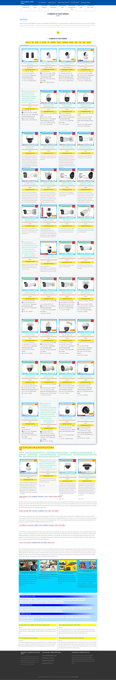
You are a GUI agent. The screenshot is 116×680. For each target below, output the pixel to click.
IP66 (32, 42)
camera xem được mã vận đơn (71, 599)
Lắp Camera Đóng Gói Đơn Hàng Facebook (71, 638)
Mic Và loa (28, 42)
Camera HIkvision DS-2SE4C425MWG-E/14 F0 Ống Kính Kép (48, 257)
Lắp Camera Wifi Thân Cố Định (84, 608)
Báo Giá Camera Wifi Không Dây (28, 638)
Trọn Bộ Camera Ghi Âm (47, 616)
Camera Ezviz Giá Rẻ (57, 610)
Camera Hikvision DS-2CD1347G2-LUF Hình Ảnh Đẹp (81, 452)
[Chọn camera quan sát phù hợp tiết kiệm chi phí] (94, 6)
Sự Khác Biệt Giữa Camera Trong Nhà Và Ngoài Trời (34, 625)
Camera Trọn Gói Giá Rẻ (63, 2)
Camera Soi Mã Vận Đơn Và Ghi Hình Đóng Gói (87, 571)
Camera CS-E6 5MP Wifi (33, 454)
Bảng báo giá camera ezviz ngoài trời (28, 599)
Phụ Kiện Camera (75, 2)
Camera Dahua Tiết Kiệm (48, 658)
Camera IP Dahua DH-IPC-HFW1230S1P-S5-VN (35, 452)
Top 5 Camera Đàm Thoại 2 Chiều (27, 602)
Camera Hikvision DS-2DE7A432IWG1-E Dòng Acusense (48, 422)
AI (40, 42)
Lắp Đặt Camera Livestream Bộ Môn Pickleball (67, 573)
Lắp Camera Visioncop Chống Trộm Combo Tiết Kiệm (64, 616)
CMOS (84, 42)
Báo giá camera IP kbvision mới (56, 599)
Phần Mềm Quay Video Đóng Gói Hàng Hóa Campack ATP (28, 573)
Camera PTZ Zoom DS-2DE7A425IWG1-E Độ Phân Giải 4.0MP (85, 419)
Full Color (59, 42)
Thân (80, 42)
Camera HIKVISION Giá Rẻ (48, 660)
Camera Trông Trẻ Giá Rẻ (48, 572)
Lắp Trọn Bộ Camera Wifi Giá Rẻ (26, 619)
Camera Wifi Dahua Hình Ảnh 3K (26, 610)
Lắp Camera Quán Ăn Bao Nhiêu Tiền (69, 625)
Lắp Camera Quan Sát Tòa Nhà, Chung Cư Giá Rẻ (49, 456)
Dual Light (44, 42)
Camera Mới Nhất (52, 2)
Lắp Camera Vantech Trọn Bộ (83, 616)
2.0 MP (76, 42)
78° (48, 42)
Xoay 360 (88, 42)
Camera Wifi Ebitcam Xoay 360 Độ (56, 608)
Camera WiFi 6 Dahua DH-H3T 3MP (28, 474)
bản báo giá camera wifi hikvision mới (28, 608)
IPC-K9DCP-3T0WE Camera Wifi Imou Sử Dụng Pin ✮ (57, 452)
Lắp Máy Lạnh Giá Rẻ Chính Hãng (30, 456)
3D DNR (36, 42)
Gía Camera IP (82, 599)
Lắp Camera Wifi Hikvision (42, 608)
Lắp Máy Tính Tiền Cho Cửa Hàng (64, 454)
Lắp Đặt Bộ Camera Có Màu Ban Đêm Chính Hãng (30, 616)
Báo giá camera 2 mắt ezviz (43, 599)
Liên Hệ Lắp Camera (85, 2)
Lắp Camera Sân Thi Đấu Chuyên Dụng (47, 454)
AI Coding (71, 42)
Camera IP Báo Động (58, 14)
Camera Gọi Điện (24, 45)
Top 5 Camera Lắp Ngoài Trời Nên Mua (43, 602)
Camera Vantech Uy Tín (47, 663)
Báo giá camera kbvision (58, 602)
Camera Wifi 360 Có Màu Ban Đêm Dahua (43, 610)
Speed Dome (65, 42)
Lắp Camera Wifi (42, 2)
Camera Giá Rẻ (74, 677)
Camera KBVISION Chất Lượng (49, 655)
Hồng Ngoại (53, 42)
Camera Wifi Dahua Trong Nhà (71, 608)
